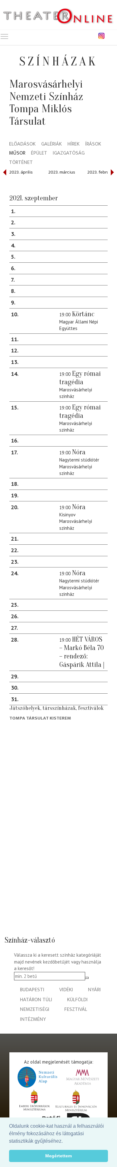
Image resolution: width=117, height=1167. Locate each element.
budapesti (32, 990)
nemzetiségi (34, 1009)
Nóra (78, 452)
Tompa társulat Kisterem (40, 718)
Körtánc (83, 314)
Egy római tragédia (80, 378)
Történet (21, 163)
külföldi (77, 1000)
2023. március (61, 172)
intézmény (33, 1019)
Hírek (73, 144)
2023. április (21, 172)
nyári (94, 990)
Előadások (22, 144)
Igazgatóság (69, 153)
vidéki (66, 990)
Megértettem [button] (58, 1155)
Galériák (51, 144)
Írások (93, 144)
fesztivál (75, 1009)
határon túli (36, 1000)
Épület (39, 153)
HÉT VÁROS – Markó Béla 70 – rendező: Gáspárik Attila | (82, 652)
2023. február (100, 172)
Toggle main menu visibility (4, 36)
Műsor (17, 153)
